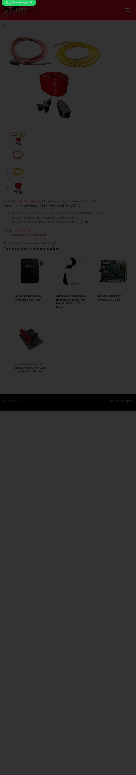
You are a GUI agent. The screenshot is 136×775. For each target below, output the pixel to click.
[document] (68, 387)
